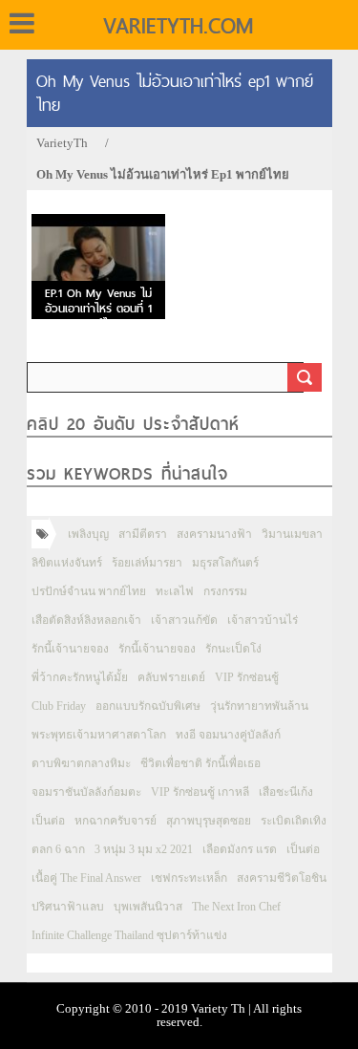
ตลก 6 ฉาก (58, 849)
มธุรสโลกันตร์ (225, 562)
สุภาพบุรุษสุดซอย (208, 820)
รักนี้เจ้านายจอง (70, 648)
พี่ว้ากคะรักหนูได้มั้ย (80, 677)
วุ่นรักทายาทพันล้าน (259, 706)
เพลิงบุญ (88, 534)
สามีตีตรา (142, 534)
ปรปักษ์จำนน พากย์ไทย (89, 591)
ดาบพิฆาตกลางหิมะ (81, 763)
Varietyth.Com (178, 26)
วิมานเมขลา (292, 534)
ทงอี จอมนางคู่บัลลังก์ (228, 734)
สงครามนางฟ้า (214, 534)
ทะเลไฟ (175, 591)
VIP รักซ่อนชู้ (247, 677)
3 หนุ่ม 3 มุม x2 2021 (144, 849)
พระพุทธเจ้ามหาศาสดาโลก (99, 734)
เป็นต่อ (48, 820)
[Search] (304, 377)
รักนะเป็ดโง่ (233, 648)
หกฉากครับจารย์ (115, 820)
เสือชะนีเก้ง (286, 792)
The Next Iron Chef (236, 906)
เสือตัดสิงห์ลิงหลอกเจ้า (86, 620)
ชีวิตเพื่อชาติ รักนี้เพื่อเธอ (200, 763)
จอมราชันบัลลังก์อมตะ (86, 792)
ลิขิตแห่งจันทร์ (67, 562)
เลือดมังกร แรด (239, 849)
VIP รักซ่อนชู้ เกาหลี (200, 792)
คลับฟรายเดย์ (171, 677)
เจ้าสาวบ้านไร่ (262, 620)
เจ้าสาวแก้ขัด (184, 620)
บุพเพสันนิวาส (148, 906)
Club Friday (59, 706)
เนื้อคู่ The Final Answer (86, 878)
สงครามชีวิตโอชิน (281, 878)
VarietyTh (62, 143)
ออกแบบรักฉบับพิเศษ (147, 706)
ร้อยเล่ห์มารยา (147, 562)
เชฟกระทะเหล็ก (189, 878)
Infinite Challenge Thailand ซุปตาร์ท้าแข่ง (129, 935)
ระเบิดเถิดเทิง (293, 820)
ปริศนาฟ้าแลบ (68, 906)
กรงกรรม (225, 591)
